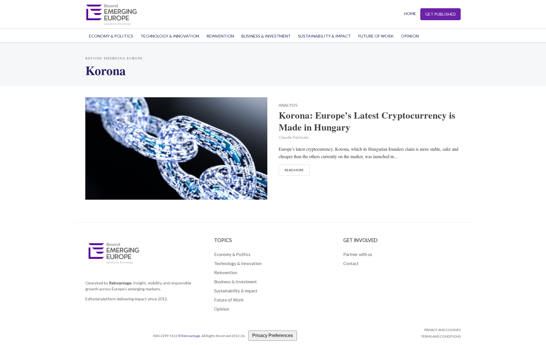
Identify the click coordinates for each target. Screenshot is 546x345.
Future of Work (376, 36)
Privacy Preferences (272, 335)
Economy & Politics (111, 36)
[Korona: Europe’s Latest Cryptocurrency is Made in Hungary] (176, 147)
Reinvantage (190, 336)
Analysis (288, 105)
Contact (351, 263)
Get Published (440, 14)
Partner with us (357, 254)
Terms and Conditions (441, 336)
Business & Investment (266, 36)
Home (410, 13)
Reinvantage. (120, 282)
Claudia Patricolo (294, 137)
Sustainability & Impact (324, 36)
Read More (294, 170)
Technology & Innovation (169, 36)
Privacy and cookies (442, 330)
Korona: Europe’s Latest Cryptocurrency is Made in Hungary (367, 121)
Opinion (410, 36)
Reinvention (220, 36)
